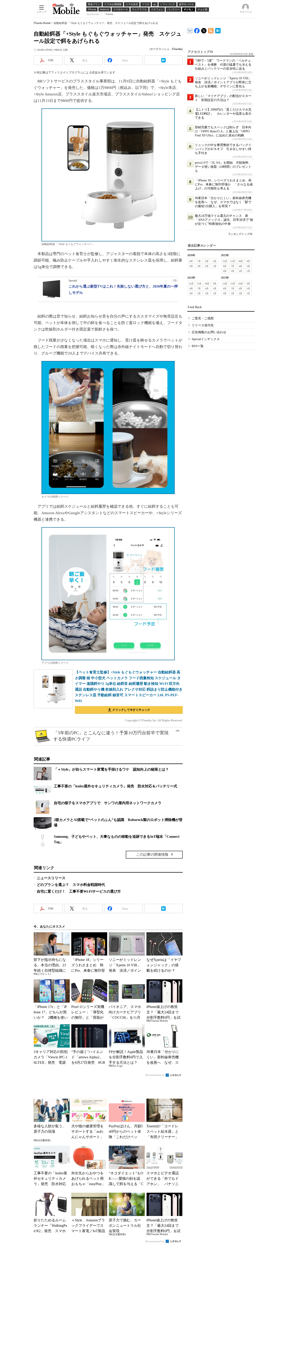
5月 (214, 261)
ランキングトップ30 (240, 234)
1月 (214, 266)
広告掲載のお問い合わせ (209, 332)
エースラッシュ (159, 49)
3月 (199, 266)
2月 (207, 266)
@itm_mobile (204, 29)
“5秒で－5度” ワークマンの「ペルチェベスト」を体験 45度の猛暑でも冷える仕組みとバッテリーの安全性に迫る (223, 64)
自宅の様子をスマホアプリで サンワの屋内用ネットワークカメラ (107, 803)
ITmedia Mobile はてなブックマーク (218, 30)
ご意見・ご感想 (203, 318)
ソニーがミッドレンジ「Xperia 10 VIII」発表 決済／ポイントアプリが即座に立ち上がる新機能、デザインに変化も (223, 82)
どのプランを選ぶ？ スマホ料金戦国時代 (71, 885)
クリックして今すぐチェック (131, 709)
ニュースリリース (51, 878)
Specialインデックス (206, 339)
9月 (248, 261)
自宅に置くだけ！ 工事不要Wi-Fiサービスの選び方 (79, 891)
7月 (199, 261)
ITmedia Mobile (42, 23)
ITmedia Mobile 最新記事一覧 (211, 30)
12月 (225, 261)
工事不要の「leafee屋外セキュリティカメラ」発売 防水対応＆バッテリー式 (115, 786)
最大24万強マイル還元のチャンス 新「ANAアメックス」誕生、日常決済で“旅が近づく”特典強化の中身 (224, 220)
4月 (191, 266)
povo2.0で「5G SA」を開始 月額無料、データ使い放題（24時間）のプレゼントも (223, 166)
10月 (240, 261)
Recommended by (155, 1075)
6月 (207, 261)
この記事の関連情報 (152, 854)
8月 (191, 261)
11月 (232, 261)
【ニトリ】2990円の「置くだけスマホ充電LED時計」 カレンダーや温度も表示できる (223, 113)
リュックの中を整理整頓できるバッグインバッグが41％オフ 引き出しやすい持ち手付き (223, 149)
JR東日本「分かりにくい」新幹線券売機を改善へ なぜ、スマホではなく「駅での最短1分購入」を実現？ (223, 202)
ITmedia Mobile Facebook (197, 29)
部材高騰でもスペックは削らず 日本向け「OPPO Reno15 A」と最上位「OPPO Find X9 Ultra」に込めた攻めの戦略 (223, 131)
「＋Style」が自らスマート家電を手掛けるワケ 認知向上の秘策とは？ (111, 769)
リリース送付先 (203, 325)
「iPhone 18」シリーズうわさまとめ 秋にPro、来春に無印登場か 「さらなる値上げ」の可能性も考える (224, 184)
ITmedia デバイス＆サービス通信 (190, 30)
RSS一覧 (198, 346)
